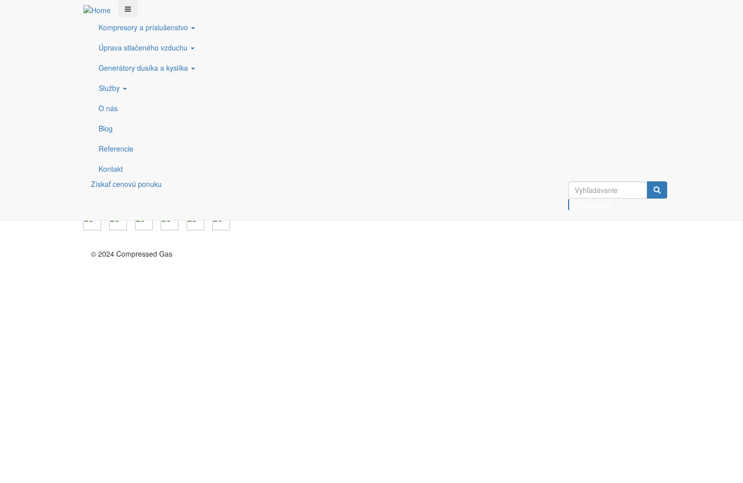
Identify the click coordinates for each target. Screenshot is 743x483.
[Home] (100, 9)
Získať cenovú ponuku (126, 184)
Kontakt (111, 169)
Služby (110, 88)
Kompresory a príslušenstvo (144, 27)
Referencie (116, 148)
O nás (108, 108)
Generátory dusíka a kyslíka (144, 68)
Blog (106, 128)
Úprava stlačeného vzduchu (144, 47)
